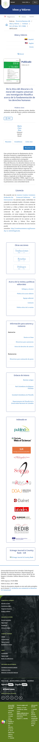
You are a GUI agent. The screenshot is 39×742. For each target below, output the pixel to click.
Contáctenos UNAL (6, 606)
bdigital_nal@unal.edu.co (23, 713)
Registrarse (11, 17)
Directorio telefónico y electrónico (18, 680)
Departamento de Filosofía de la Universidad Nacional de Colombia (22, 402)
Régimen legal (4, 656)
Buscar (21, 54)
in (3, 697)
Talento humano (5, 642)
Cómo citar (29, 142)
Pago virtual (4, 622)
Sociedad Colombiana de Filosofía (23, 395)
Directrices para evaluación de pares (22, 359)
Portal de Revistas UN (23, 21)
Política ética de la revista (25, 307)
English (31, 43)
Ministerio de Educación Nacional (9, 672)
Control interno (5, 639)
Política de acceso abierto (25, 294)
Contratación (4, 653)
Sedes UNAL (25, 2)
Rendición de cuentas (6, 644)
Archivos (25, 24)
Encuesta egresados (6, 620)
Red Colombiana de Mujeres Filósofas (24, 387)
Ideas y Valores (21, 9)
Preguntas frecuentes (6, 608)
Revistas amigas (28, 380)
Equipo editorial (28, 298)
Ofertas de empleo (6, 628)
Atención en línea (5, 603)
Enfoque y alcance (28, 289)
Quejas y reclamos (5, 611)
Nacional (13, 2)
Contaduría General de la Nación (9, 667)
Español (31, 39)
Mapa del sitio (4, 680)
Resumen (8, 142)
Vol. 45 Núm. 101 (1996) (17, 26)
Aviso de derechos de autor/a (24, 346)
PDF (9, 118)
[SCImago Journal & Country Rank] (21, 557)
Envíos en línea (29, 337)
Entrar (23, 17)
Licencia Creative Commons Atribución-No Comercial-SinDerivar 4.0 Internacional (19, 197)
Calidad (3, 636)
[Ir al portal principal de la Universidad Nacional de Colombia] (5, 4)
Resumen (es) (29, 148)
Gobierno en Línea (5, 670)
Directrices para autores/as (25, 342)
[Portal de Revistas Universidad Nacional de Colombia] (6, 25)
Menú (35, 2)
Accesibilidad (30, 680)
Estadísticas (18, 142)
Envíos (32, 16)
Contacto (31, 303)
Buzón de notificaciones (7, 658)
